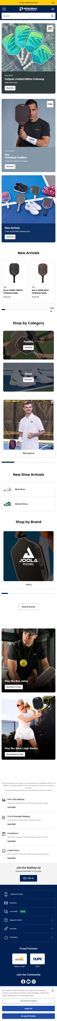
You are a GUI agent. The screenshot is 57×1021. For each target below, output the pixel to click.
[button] (53, 2)
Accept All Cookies (28, 1016)
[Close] (53, 991)
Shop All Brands (28, 607)
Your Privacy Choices (28, 1001)
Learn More (11, 807)
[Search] (52, 16)
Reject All (28, 1009)
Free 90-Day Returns (28, 3)
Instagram (34, 981)
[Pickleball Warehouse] (28, 9)
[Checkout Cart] (52, 9)
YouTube (28, 981)
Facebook (23, 981)
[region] (28, 1004)
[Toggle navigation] (4, 9)
